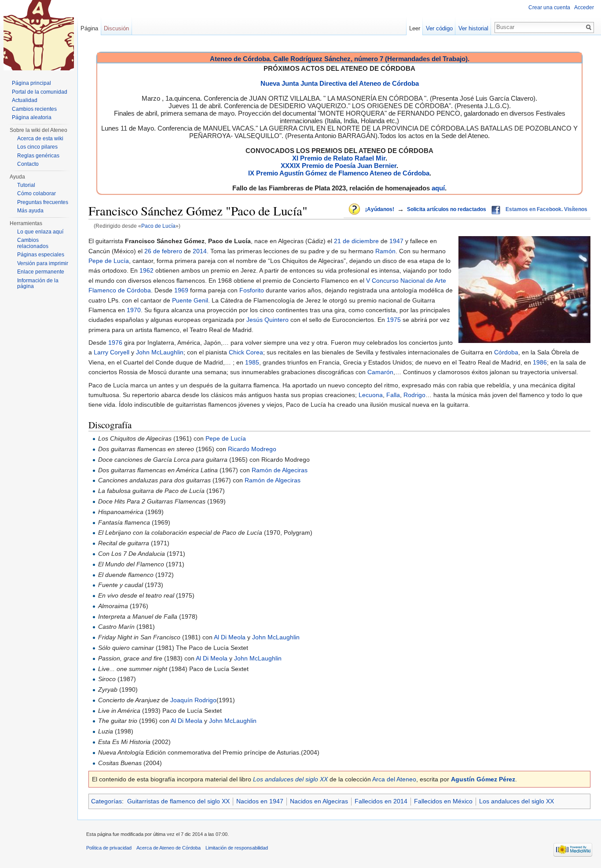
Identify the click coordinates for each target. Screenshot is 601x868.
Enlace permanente (40, 272)
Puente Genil (190, 300)
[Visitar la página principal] (39, 35)
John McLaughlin (159, 352)
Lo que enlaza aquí (40, 232)
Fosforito (251, 290)
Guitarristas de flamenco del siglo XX (178, 801)
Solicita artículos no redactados (446, 209)
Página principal (31, 83)
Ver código (439, 28)
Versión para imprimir (42, 263)
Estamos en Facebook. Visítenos (546, 209)
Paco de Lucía (158, 226)
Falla (393, 394)
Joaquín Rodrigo (193, 700)
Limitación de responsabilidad (236, 847)
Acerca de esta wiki (40, 138)
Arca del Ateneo (394, 779)
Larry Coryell (111, 352)
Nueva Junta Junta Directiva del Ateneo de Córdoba (339, 83)
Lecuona (371, 394)
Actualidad (24, 100)
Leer (414, 28)
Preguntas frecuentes (42, 202)
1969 (181, 290)
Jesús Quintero (267, 319)
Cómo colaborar (36, 193)
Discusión (116, 28)
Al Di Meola (230, 637)
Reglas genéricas (38, 156)
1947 (396, 240)
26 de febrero (163, 251)
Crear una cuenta (549, 7)
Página (89, 28)
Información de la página (38, 283)
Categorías (106, 801)
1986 (540, 362)
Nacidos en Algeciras (319, 801)
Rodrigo (414, 394)
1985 (252, 362)
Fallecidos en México (443, 801)
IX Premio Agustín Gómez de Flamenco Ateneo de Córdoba (338, 173)
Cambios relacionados (32, 243)
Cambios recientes (34, 109)
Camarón (380, 372)
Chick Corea (246, 352)
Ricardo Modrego (252, 448)
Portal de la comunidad (39, 92)
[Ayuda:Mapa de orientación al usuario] (355, 210)
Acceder (584, 7)
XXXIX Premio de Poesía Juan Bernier (338, 165)
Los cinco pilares (37, 147)
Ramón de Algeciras (280, 470)
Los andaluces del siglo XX (290, 779)
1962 (146, 270)
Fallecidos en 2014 (381, 801)
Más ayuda (30, 211)
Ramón (385, 251)
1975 (394, 319)
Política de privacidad (109, 847)
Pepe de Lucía (108, 260)
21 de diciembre (356, 240)
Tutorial (26, 185)
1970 (134, 310)
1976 (115, 342)
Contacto (28, 164)
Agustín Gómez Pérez (483, 779)
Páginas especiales (40, 255)
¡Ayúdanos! (379, 209)
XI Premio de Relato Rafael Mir (338, 158)
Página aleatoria (31, 117)
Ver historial (473, 28)
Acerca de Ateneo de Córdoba (168, 847)
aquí (438, 188)
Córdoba (506, 352)
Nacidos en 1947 (259, 801)
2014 (200, 251)
